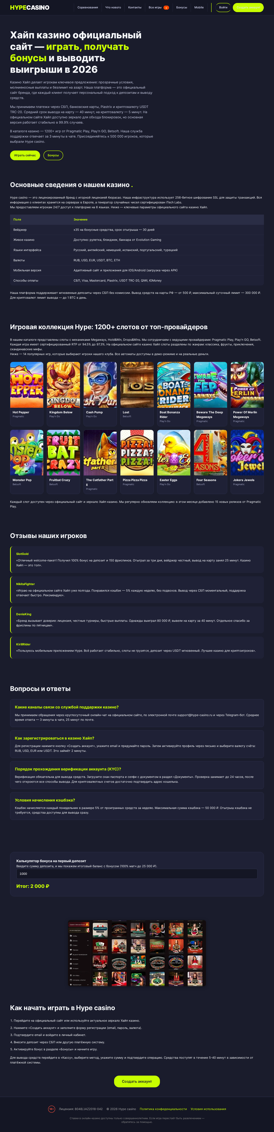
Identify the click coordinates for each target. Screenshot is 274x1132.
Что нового (113, 7)
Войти (223, 7)
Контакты (134, 7)
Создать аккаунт (248, 7)
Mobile (199, 7)
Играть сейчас (25, 155)
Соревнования (88, 7)
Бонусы (181, 7)
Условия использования (208, 1109)
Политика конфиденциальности (163, 1109)
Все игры (158, 7)
